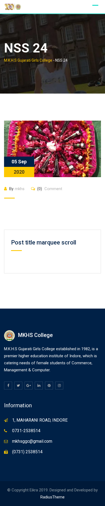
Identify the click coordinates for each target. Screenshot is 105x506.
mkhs (19, 188)
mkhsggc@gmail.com (32, 441)
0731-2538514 (26, 430)
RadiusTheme (52, 497)
